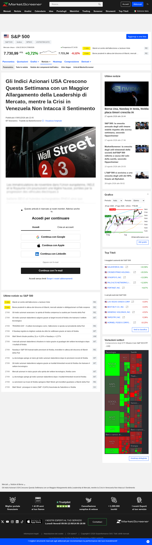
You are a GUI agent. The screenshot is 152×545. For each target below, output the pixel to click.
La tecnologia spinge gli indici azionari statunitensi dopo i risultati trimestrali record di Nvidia (49, 377)
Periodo (108, 201)
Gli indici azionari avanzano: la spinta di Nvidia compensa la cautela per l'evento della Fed (48, 312)
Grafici (34, 61)
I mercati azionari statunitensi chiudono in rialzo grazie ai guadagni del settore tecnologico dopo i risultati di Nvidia (51, 343)
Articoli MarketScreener (83, 67)
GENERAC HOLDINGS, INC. (119, 312)
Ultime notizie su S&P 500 (18, 296)
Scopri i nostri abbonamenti (59, 278)
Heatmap (57, 61)
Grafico (109, 194)
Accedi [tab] (35, 227)
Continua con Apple (53, 245)
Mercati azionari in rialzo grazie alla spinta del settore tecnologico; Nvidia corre (44, 372)
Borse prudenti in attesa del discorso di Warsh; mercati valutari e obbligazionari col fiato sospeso (115, 53)
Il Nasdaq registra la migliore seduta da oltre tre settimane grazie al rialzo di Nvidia (45, 331)
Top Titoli (110, 252)
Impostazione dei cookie (53, 534)
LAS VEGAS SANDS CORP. (118, 302)
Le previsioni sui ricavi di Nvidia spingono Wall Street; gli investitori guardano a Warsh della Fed (51, 382)
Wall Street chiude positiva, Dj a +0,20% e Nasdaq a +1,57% (36, 336)
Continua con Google (53, 237)
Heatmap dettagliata (139, 458)
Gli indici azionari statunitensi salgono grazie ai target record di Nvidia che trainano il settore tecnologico (49, 319)
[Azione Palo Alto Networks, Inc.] (134, 282)
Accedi (125, 4)
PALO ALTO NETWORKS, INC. (119, 283)
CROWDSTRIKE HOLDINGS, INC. (119, 272)
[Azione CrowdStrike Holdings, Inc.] (134, 272)
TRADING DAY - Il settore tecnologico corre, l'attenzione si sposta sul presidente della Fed (48, 326)
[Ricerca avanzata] (99, 4)
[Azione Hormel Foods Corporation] (134, 322)
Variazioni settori (114, 340)
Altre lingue (66, 67)
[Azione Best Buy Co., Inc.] (126, 307)
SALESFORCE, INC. (115, 267)
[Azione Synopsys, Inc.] (124, 277)
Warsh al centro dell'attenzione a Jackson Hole (111, 48)
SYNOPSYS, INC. (114, 277)
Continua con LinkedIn (53, 254)
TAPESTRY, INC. (114, 317)
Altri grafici (142, 242)
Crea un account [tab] (65, 227)
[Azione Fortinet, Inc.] (123, 287)
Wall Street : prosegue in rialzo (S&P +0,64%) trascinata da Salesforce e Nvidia (44, 387)
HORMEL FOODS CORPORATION (119, 323)
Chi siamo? (72, 534)
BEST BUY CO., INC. (115, 307)
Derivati (85, 61)
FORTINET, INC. (114, 288)
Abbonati (137, 4)
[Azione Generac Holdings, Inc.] (133, 312)
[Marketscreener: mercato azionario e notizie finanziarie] (22, 4)
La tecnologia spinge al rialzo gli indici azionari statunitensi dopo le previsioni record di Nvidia (50, 358)
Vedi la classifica (140, 330)
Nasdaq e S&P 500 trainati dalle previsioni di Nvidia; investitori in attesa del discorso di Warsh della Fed (50, 351)
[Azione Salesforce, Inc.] (126, 267)
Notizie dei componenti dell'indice (44, 67)
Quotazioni (22, 61)
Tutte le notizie (22, 67)
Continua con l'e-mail (50, 270)
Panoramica (8, 61)
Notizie (45, 61)
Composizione (71, 61)
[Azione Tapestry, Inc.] (123, 317)
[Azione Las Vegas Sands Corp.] (132, 301)
